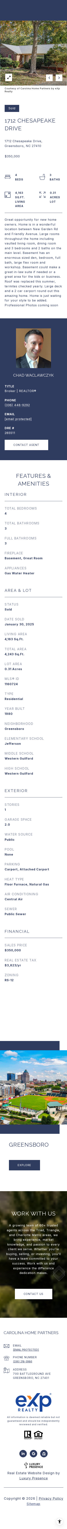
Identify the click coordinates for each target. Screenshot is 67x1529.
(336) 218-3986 (22, 1361)
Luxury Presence (33, 1478)
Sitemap (33, 1504)
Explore (24, 1165)
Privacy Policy (51, 1498)
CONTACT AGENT (26, 444)
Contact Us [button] (34, 1293)
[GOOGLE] (33, 1453)
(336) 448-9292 (17, 405)
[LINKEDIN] (23, 1453)
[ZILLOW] (44, 1453)
